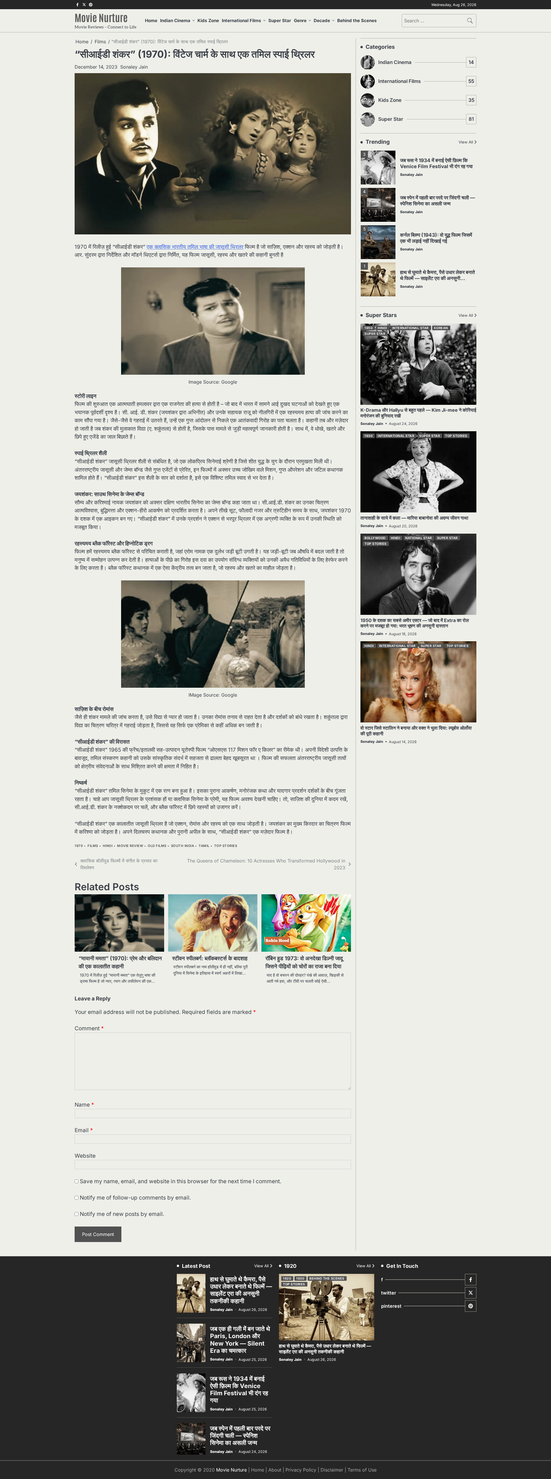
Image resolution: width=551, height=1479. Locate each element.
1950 (368, 328)
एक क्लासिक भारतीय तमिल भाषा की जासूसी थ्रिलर (195, 247)
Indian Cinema (175, 20)
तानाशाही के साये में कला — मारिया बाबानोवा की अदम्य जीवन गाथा (414, 518)
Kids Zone (208, 20)
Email (84, 1130)
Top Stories (225, 846)
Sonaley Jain (134, 67)
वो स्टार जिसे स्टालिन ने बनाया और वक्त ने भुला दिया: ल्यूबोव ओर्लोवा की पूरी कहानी (416, 730)
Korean (441, 328)
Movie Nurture (101, 17)
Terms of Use (362, 1470)
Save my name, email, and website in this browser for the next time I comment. (180, 1181)
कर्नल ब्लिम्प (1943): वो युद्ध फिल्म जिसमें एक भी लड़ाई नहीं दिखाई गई (436, 219)
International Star (410, 328)
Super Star (279, 20)
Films (93, 846)
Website (85, 1156)
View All (466, 142)
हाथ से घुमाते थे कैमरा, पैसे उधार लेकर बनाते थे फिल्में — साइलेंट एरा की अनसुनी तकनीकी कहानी (437, 259)
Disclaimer (332, 1470)
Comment (89, 1028)
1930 (368, 436)
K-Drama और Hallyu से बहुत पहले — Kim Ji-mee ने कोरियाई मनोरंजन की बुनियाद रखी (418, 413)
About (274, 1470)
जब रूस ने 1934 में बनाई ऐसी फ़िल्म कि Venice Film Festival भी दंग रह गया (239, 1389)
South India (182, 846)
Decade (322, 20)
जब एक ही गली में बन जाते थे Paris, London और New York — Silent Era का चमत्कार (436, 296)
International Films (241, 20)
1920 (287, 1278)
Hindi (108, 846)
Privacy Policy (301, 1470)
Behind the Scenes (357, 20)
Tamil (204, 846)
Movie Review (130, 846)
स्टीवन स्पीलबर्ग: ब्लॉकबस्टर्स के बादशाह (209, 958)
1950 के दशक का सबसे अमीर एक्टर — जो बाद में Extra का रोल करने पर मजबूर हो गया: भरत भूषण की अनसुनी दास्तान (414, 623)
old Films (157, 846)
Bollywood (375, 538)
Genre (300, 20)
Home (151, 20)
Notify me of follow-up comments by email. (135, 1197)
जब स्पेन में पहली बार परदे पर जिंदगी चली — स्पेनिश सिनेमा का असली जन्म (437, 182)
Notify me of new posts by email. (122, 1214)
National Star (418, 538)
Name (84, 1104)
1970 (79, 846)
